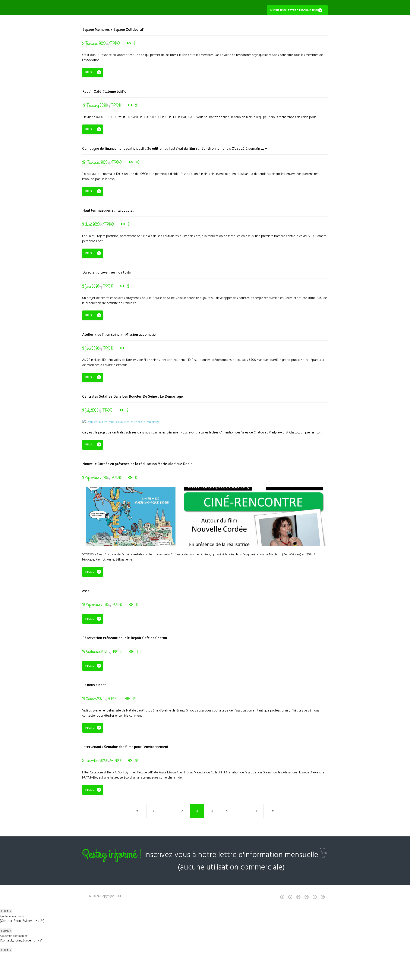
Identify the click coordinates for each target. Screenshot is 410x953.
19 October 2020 (93, 699)
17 (134, 699)
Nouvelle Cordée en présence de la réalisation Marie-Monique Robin (137, 463)
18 (136, 761)
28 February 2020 (95, 162)
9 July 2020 (90, 410)
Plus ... (89, 72)
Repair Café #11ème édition (105, 91)
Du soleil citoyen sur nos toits (106, 272)
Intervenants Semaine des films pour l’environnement (125, 746)
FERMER (6, 911)
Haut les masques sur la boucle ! (108, 210)
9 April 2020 (91, 224)
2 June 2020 (90, 286)
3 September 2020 (94, 478)
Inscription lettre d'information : (294, 10)
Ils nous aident (94, 684)
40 (137, 162)
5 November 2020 (94, 761)
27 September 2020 (95, 652)
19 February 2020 (94, 105)
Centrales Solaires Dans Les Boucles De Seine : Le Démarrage (132, 396)
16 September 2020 (95, 605)
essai (86, 590)
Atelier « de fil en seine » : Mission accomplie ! (120, 334)
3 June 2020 (90, 348)
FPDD (114, 43)
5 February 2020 (94, 43)
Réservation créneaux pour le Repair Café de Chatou (124, 637)
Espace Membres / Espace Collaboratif (114, 29)
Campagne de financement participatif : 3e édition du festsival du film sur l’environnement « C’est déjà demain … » (174, 148)
